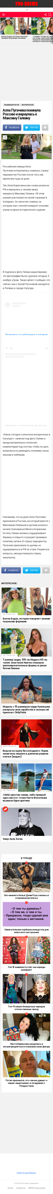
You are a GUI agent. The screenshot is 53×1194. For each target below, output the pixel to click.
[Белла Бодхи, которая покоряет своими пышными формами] (15, 26)
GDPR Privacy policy (36, 1188)
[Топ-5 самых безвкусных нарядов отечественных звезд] (26, 988)
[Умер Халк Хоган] (26, 822)
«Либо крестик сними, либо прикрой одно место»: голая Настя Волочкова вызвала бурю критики (25, 797)
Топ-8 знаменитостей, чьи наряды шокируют (26, 968)
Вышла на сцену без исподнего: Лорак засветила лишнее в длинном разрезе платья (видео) (25, 753)
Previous (1, 30)
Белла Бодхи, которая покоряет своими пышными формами (14, 37)
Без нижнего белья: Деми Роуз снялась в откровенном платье (26, 897)
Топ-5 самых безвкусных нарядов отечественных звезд (26, 1008)
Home (10, 1188)
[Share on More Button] (45, 127)
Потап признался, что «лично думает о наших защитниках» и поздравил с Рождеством (26, 1083)
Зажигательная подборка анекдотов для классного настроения (26, 931)
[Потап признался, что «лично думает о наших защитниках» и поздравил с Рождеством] (26, 1064)
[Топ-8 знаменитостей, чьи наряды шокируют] (26, 950)
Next (51, 30)
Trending (27, 10)
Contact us (20, 1188)
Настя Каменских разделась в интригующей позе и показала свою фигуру (26, 1045)
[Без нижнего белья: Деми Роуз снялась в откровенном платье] (26, 877)
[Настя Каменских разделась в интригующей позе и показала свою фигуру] (26, 1027)
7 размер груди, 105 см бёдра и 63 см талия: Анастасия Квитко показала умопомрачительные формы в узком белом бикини (25, 664)
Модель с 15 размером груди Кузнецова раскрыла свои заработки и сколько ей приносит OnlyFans (26, 709)
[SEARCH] (50, 14)
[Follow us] (45, 14)
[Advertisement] (26, 70)
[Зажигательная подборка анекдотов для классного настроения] (26, 914)
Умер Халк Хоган (13, 839)
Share (5, 137)
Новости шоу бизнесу (26, 1173)
